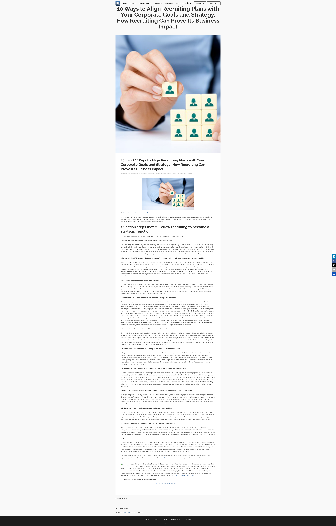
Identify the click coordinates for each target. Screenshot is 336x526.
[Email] (334, 269)
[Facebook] (334, 261)
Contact (188, 519)
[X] (334, 265)
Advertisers (175, 519)
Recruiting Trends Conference (169, 458)
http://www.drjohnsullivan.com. (186, 475)
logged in (127, 512)
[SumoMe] (334, 274)
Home (147, 519)
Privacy (155, 519)
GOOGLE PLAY (212, 3)
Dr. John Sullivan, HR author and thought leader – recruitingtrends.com (145, 213)
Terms (165, 519)
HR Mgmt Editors (170, 173)
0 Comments (182, 173)
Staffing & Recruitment (155, 173)
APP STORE (199, 3)
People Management (140, 173)
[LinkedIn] (334, 256)
